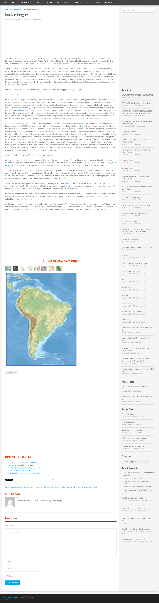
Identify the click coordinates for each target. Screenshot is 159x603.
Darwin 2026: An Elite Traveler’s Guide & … (137, 329)
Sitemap (7, 600)
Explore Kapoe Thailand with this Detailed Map (135, 350)
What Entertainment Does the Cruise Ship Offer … (137, 188)
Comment (9, 526)
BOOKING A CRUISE (129, 221)
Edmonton (108, 2)
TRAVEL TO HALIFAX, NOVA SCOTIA (136, 205)
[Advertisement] (61, 38)
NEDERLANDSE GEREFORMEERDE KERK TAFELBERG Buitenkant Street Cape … (137, 112)
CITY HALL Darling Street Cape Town (137, 103)
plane (9, 176)
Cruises (49, 2)
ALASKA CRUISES (128, 168)
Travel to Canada (128, 304)
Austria (88, 2)
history (66, 183)
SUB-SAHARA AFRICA (130, 272)
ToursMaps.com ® (11, 597)
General (39, 2)
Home (5, 2)
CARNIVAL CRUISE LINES (131, 197)
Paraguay (18, 9)
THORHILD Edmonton (130, 240)
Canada (97, 2)
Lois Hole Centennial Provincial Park (137, 248)
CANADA (125, 320)
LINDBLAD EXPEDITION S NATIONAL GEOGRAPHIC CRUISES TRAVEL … (136, 230)
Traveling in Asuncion (131, 414)
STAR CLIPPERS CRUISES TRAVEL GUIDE (137, 95)
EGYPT (124, 256)
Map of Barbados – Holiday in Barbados (24, 473)
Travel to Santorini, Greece (19, 470)
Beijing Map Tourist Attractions (134, 438)
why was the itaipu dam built (85, 487)
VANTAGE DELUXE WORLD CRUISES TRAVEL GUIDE (136, 151)
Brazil (81, 123)
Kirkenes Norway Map (145, 487)
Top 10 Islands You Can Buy (133, 498)
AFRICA (125, 280)
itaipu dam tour (16, 487)
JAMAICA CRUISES (129, 132)
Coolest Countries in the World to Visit (24, 468)
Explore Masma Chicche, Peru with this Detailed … (138, 370)
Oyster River (139, 478)
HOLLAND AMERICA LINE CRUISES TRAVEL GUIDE (135, 178)
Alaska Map (126, 288)
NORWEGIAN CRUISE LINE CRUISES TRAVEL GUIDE (136, 141)
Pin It (51, 480)
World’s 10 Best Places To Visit (20, 465)
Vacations (25, 19)
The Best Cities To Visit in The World (23, 462)
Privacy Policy (26, 2)
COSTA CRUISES (128, 160)
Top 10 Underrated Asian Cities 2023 (136, 508)
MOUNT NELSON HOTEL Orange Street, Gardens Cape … (137, 122)
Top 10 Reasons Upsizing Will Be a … (137, 519)
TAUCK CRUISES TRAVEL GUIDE (134, 213)
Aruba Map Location (130, 422)
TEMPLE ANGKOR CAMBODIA (133, 446)
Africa (58, 2)
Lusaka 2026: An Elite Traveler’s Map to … (137, 339)
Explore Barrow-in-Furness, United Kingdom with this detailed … (136, 360)
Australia (77, 2)
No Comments (36, 19)
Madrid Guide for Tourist (132, 430)
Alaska (66, 2)
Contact (14, 2)
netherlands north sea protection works (55, 487)
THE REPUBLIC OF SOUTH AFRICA (135, 264)
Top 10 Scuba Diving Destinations (135, 529)
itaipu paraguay (30, 487)
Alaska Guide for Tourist (132, 312)
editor (9, 19)
